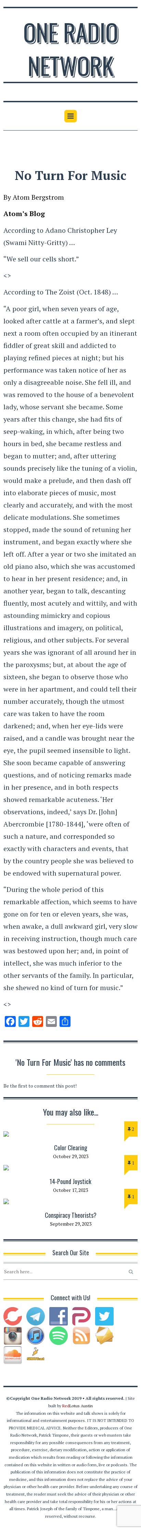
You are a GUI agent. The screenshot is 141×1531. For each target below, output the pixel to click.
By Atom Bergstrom (33, 197)
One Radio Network (70, 48)
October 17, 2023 (70, 1190)
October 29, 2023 (70, 1156)
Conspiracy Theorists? (71, 1215)
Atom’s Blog (24, 213)
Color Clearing (70, 1147)
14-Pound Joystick (70, 1181)
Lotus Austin (77, 1405)
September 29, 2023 (70, 1224)
